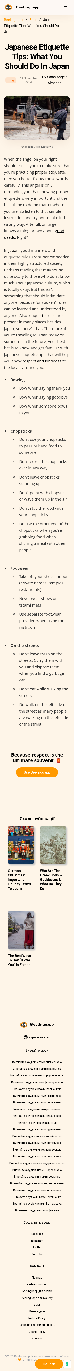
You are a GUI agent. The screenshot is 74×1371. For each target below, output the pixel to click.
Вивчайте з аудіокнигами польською (37, 1156)
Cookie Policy (37, 1331)
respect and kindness (41, 361)
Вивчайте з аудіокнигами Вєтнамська (37, 1203)
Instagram (37, 1240)
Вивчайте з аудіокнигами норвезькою (37, 1170)
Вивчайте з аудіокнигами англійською (37, 1062)
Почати (49, 1364)
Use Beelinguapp (37, 772)
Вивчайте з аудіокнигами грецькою (37, 1176)
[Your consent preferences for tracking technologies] (67, 1364)
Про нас (37, 1277)
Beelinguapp (13, 20)
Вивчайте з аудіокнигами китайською (37, 1115)
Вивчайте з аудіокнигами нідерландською (37, 1163)
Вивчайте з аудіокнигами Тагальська (37, 1197)
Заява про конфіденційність (37, 1324)
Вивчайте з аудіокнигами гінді (37, 1122)
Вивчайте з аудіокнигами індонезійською (37, 1183)
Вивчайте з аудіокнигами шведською (37, 1149)
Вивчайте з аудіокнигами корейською (37, 1136)
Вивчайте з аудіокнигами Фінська (37, 1210)
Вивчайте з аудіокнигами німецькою (37, 1095)
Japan (13, 250)
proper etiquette (50, 172)
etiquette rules (42, 315)
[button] (65, 7)
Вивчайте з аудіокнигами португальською (37, 1075)
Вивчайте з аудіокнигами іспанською (37, 1068)
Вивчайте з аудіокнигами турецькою (37, 1129)
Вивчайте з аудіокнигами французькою (37, 1082)
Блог (33, 20)
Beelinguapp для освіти (37, 1291)
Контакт (37, 1338)
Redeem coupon (37, 1284)
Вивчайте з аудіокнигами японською (37, 1102)
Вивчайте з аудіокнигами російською (37, 1109)
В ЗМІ (37, 1304)
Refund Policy (37, 1318)
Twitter (37, 1247)
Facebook (37, 1233)
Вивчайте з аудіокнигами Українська (37, 1190)
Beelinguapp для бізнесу (37, 1298)
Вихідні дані (37, 1311)
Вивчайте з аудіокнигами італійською (37, 1089)
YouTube (37, 1254)
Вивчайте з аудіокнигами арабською (37, 1142)
